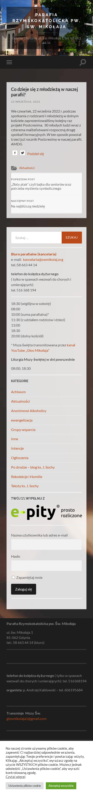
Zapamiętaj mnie (29, 577)
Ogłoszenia (19, 458)
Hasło (15, 556)
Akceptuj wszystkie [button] (61, 785)
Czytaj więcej (16, 777)
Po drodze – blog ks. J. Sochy (33, 467)
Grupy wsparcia (23, 429)
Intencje (17, 448)
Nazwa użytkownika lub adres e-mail (39, 535)
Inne (14, 439)
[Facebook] (15, 153)
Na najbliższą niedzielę (28, 204)
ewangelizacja (22, 420)
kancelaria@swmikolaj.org (43, 259)
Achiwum (18, 392)
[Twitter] (22, 153)
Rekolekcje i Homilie (26, 476)
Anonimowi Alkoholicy (28, 410)
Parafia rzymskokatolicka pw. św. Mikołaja (46, 20)
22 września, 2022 (25, 101)
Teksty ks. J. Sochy (25, 486)
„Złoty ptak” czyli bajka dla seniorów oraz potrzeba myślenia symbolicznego (41, 184)
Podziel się (35, 153)
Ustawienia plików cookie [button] (24, 785)
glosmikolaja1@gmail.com (26, 718)
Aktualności (27, 168)
